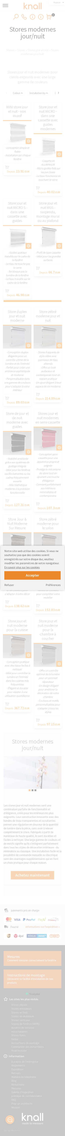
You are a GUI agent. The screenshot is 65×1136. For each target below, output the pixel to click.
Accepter (32, 575)
